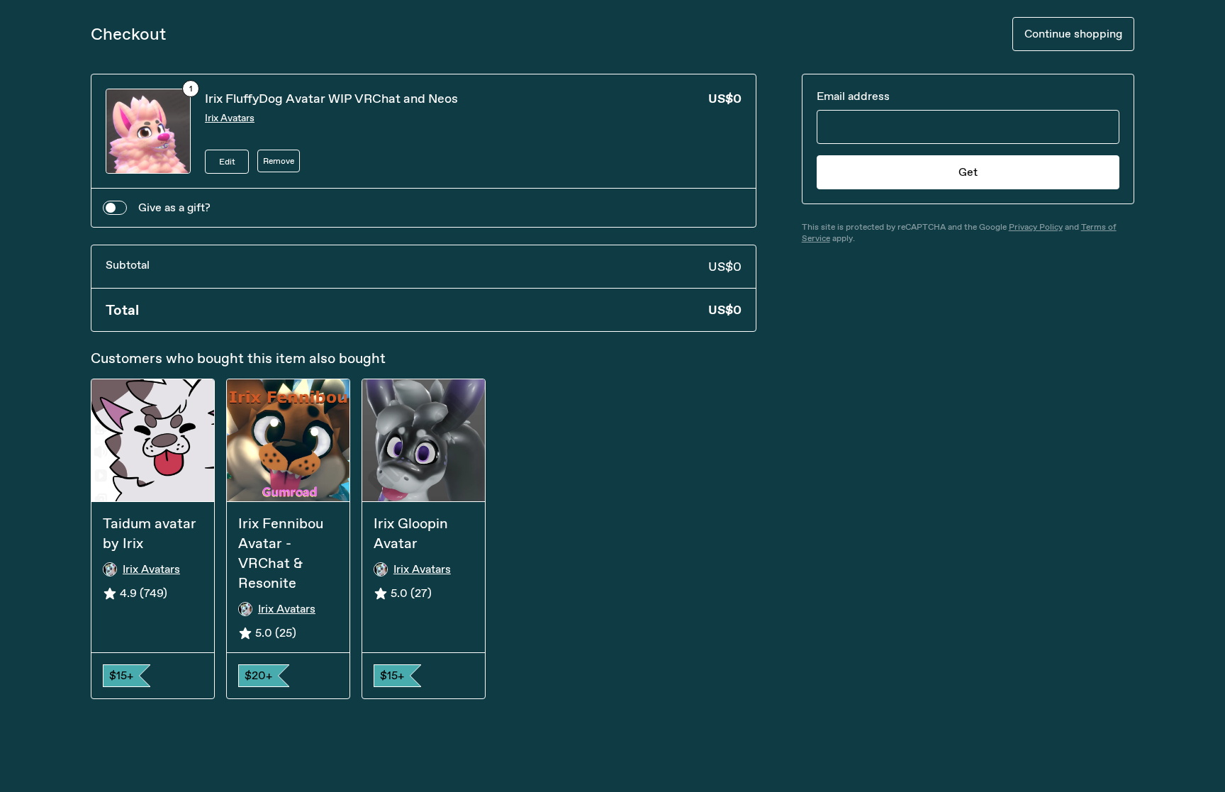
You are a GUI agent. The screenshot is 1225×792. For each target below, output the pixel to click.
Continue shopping (1073, 33)
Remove (278, 161)
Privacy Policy (1036, 227)
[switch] (115, 208)
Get (968, 172)
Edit (227, 162)
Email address (853, 96)
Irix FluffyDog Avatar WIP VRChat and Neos (331, 98)
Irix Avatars (229, 118)
